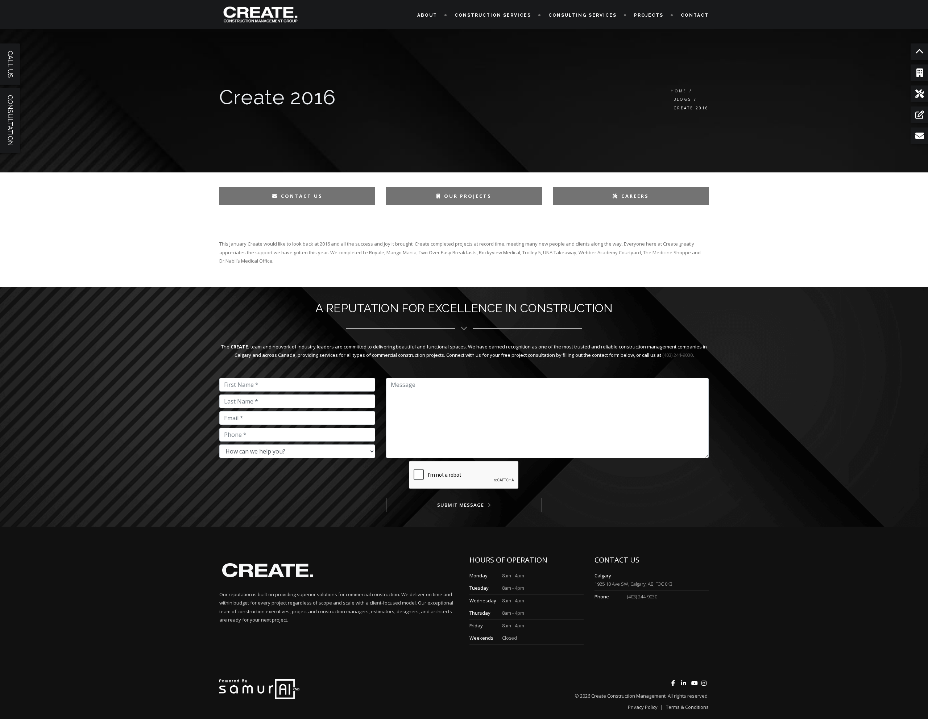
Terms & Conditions (687, 707)
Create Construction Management (628, 696)
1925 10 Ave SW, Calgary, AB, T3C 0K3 (633, 584)
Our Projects (468, 196)
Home (679, 90)
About (427, 15)
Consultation (10, 120)
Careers (635, 196)
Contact (695, 15)
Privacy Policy (643, 707)
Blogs (682, 99)
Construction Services (493, 15)
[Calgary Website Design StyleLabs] (259, 688)
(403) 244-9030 (677, 355)
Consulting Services (582, 15)
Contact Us (302, 196)
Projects (648, 15)
